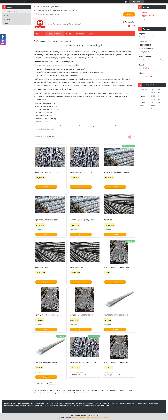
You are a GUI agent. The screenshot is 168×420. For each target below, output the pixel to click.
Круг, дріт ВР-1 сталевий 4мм (81, 315)
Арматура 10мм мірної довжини (48, 220)
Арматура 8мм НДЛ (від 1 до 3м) (83, 362)
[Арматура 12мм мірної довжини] (84, 204)
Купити (46, 187)
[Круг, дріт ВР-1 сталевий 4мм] (84, 299)
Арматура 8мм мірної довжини (116, 172)
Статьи (6, 23)
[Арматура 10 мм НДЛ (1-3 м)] (50, 157)
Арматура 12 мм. (76, 267)
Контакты (80, 34)
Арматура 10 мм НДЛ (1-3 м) (46, 172)
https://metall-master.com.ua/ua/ (151, 60)
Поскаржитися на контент (80, 418)
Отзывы (7, 19)
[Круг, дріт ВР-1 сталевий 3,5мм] (50, 299)
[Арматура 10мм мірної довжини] (50, 204)
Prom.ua (96, 415)
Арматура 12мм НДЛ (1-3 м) (81, 172)
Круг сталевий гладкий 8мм (46, 362)
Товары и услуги (10, 11)
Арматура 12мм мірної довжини (83, 220)
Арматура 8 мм (110, 220)
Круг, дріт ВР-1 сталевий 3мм (116, 362)
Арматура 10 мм (41, 267)
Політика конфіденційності (99, 418)
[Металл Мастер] (40, 24)
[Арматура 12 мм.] (84, 252)
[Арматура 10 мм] (50, 252)
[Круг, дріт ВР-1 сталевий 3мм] (119, 347)
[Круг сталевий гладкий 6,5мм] (119, 299)
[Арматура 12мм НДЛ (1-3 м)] (84, 157)
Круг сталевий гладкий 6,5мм (116, 315)
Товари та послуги (44, 41)
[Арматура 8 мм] (119, 204)
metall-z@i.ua (144, 68)
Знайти (129, 14)
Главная (39, 34)
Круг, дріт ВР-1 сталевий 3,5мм (47, 315)
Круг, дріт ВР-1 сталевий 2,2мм (116, 267)
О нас (6, 15)
